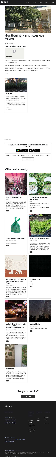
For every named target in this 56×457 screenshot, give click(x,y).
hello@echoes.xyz (9, 417)
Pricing (34, 2)
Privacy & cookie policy (9, 450)
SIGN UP (28, 159)
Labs (41, 2)
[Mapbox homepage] (8, 139)
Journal (47, 417)
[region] (28, 127)
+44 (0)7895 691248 (10, 423)
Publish (28, 2)
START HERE (28, 396)
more (6, 73)
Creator (52, 2)
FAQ (46, 420)
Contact (47, 423)
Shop (46, 2)
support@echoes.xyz (10, 420)
